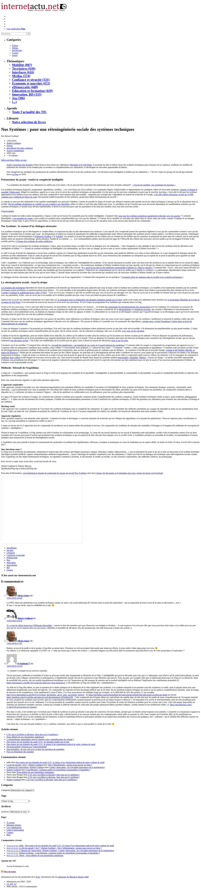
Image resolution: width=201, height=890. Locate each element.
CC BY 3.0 (11, 884)
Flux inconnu (10, 871)
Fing (38, 877)
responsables (123, 357)
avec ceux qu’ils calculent (133, 331)
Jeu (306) (18, 98)
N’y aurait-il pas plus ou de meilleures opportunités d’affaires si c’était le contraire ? (117, 267)
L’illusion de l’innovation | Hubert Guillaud (25, 767)
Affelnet (59, 236)
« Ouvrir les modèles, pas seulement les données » (154, 185)
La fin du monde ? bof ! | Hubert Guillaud (25, 765)
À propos (11, 822)
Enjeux (15, 45)
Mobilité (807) (22, 65)
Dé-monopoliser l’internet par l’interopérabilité (27, 747)
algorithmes (12, 148)
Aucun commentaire (15, 150)
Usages (15, 53)
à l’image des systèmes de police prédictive (34, 241)
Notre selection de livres (29, 122)
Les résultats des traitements (13, 288)
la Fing (15, 174)
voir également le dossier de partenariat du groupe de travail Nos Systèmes (55, 473)
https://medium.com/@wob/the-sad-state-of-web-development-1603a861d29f (40, 697)
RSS (9, 835)
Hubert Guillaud (14, 143)
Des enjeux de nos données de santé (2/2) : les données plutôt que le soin (38, 742)
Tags (3, 795)
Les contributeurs (14, 827)
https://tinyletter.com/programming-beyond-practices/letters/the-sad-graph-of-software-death (128, 695)
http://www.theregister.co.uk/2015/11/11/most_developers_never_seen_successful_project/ (45, 695)
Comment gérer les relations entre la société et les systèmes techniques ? (152, 277)
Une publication (16, 29)
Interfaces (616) (23, 72)
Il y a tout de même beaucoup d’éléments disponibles (29, 625)
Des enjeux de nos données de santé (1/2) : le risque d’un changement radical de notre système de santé (51, 744)
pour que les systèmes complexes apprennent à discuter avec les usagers (149, 216)
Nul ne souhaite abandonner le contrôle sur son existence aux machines (38, 204)
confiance (28, 148)
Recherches (17, 50)
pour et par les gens (119, 340)
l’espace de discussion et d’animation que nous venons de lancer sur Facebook (129, 473)
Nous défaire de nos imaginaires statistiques (25, 737)
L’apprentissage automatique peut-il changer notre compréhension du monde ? (40, 739)
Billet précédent (8, 160)
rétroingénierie (125, 309)
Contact (10, 832)
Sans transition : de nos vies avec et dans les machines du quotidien (35, 749)
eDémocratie (12, 558)
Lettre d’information (15, 830)
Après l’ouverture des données (20, 165)
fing (8, 560)
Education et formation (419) (32, 91)
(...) (14, 102)
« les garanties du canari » (23, 218)
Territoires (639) (23, 68)
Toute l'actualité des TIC (29, 112)
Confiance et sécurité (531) (30, 79)
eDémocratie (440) (25, 87)
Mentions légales (14, 825)
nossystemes (12, 565)
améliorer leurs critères (11, 357)
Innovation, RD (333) (26, 94)
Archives (5, 811)
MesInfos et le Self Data (80, 165)
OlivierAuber (23, 595)
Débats (15, 48)
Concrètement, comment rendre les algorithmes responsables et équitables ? (58, 770)
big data (20, 148)
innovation (11, 562)
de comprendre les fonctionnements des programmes (127, 307)
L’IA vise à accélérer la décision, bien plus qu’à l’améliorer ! (32, 734)
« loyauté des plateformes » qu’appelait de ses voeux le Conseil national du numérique (87, 345)
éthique (142, 357)
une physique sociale (19, 340)
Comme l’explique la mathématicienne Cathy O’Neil (23, 292)
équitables (134, 357)
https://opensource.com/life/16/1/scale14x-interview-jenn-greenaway (36, 683)
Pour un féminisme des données (20, 752)
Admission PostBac (42, 236)
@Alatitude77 (23, 663)
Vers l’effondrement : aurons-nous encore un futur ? (70, 765)
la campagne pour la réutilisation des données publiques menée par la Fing (89, 300)
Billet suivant (21, 160)
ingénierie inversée (142, 309)
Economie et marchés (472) (31, 83)
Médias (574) (21, 76)
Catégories (5, 790)
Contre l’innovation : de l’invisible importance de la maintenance (77, 767)
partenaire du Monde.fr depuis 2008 (73, 877)
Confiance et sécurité (16, 555)
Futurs (15, 55)
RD (8, 567)
